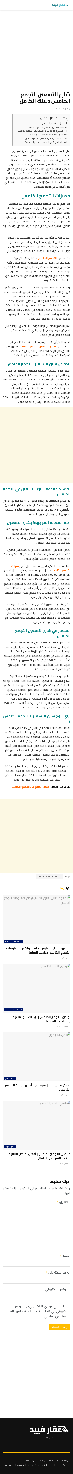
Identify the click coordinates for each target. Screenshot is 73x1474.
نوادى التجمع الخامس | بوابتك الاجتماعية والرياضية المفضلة (41, 1019)
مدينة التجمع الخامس (13, 1009)
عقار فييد (35, 1460)
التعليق (63, 1202)
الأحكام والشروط (48, 1465)
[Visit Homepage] (60, 5)
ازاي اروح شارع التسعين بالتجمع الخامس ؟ (44, 142)
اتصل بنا (33, 1465)
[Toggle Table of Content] (63, 118)
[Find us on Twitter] (63, 1465)
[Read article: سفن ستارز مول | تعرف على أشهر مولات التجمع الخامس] (36, 1056)
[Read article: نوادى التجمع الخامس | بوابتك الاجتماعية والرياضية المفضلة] (36, 988)
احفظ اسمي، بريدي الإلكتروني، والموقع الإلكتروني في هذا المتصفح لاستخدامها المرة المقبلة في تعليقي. (38, 1311)
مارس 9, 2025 (63, 957)
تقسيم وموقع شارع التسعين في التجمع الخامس (40, 131)
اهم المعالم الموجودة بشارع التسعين (45, 134)
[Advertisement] (36, 52)
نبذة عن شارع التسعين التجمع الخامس (46, 127)
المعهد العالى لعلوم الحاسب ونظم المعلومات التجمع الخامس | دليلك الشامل (38, 950)
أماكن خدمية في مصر (13, 941)
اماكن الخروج (10, 1078)
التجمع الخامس (47, 258)
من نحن (8, 1465)
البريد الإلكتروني (57, 1272)
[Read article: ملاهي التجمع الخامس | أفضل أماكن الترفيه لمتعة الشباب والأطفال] (36, 1125)
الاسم (65, 1255)
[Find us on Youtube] (58, 1465)
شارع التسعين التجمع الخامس (50, 877)
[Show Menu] (9, 5)
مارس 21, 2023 (63, 1026)
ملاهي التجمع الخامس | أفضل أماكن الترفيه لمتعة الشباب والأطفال (39, 1156)
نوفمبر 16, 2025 (63, 108)
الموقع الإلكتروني (57, 1289)
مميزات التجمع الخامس (53, 123)
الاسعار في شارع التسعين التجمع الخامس (44, 138)
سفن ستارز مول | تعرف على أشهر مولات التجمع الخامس (37, 1087)
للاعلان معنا (21, 1465)
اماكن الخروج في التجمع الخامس (30, 786)
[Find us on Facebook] (69, 1465)
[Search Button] (4, 5)
